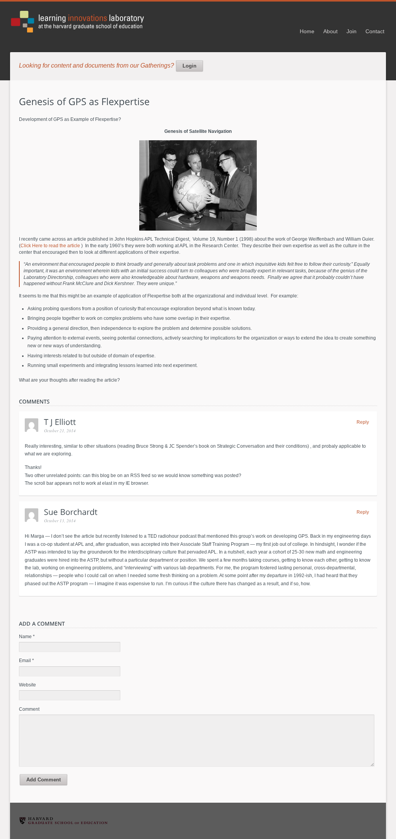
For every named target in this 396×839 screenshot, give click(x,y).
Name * (27, 636)
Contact (374, 31)
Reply (363, 422)
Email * (26, 660)
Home (307, 31)
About (330, 31)
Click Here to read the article (50, 245)
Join (351, 31)
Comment (29, 709)
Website (27, 685)
